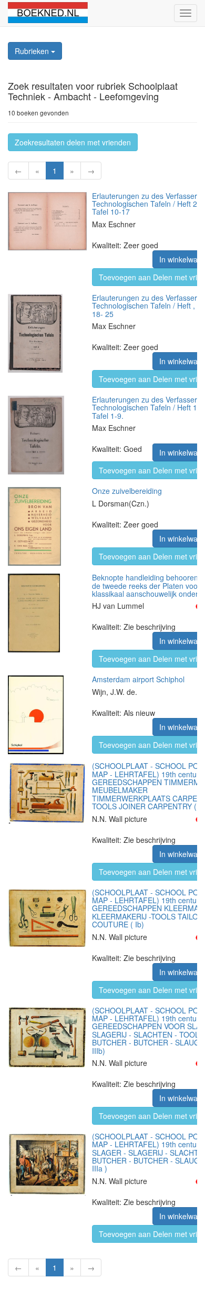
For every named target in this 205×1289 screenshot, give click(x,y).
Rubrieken (33, 51)
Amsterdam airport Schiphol (138, 679)
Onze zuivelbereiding (127, 490)
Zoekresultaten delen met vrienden (73, 142)
